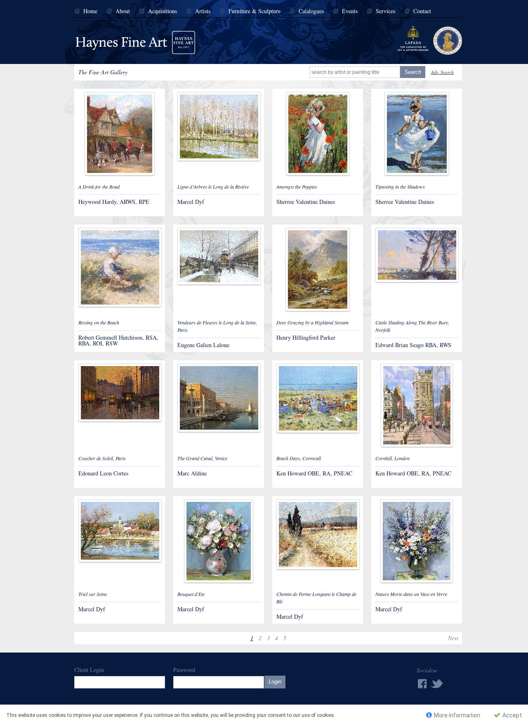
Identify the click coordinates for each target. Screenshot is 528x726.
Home (90, 11)
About (123, 11)
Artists (202, 11)
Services (385, 11)
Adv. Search (442, 72)
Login (275, 682)
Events (350, 11)
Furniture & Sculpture (254, 11)
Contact (422, 11)
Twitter (437, 683)
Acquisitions (162, 11)
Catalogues (311, 11)
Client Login (89, 670)
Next (453, 638)
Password (184, 670)
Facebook (422, 684)
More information (456, 715)
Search (412, 72)
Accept (511, 715)
